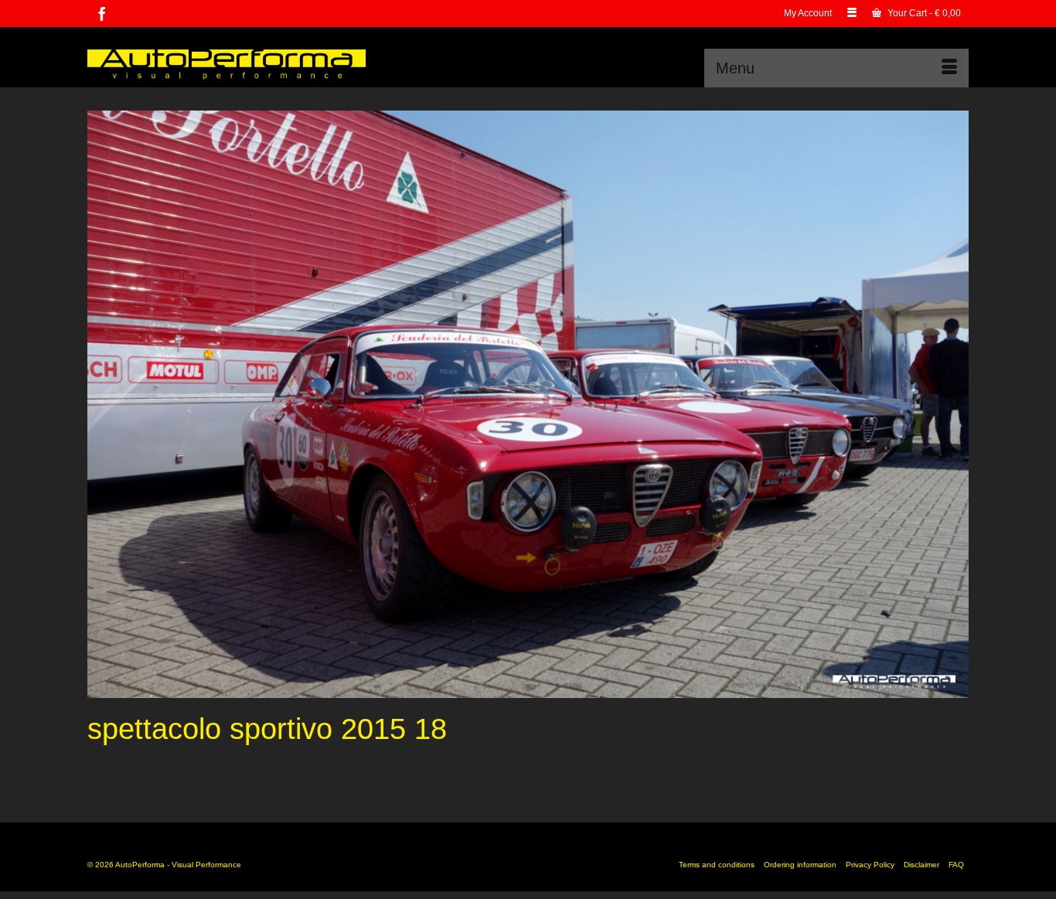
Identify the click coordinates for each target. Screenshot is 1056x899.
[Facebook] (102, 13)
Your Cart (923, 13)
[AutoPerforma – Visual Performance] (226, 63)
